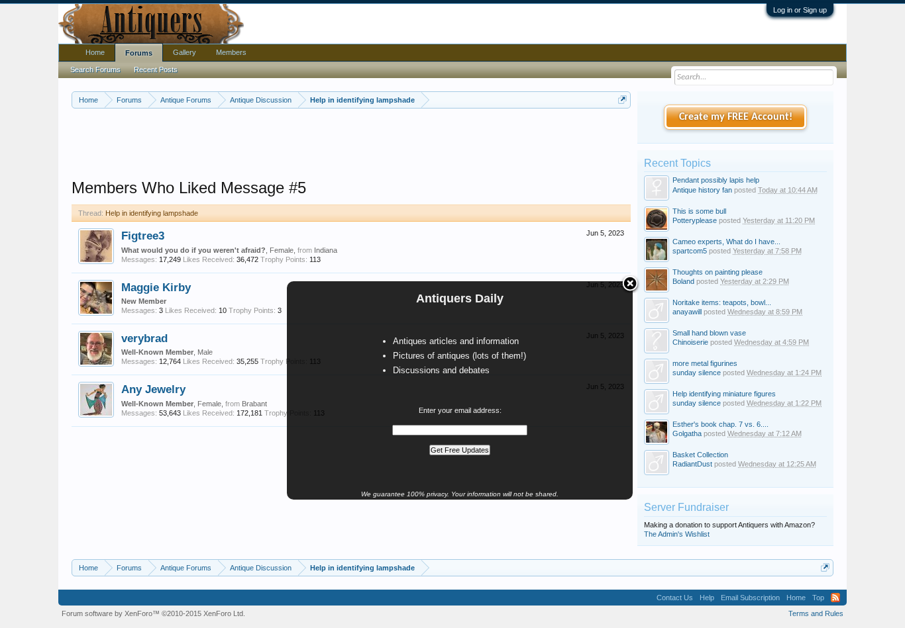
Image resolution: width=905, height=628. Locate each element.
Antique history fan (702, 190)
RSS (835, 597)
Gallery (184, 52)
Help (707, 598)
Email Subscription (750, 598)
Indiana (325, 250)
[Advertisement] (351, 145)
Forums (138, 53)
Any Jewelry (153, 389)
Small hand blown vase (709, 333)
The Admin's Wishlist (677, 534)
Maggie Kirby (156, 287)
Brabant (254, 404)
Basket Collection (700, 455)
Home (95, 52)
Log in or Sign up (800, 10)
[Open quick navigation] (622, 99)
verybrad (144, 338)
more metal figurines (704, 363)
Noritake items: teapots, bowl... (721, 302)
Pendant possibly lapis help (715, 180)
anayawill (687, 312)
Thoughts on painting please (717, 272)
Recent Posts (156, 69)
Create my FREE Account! (735, 117)
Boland (683, 281)
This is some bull (699, 211)
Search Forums (95, 69)
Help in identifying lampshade (151, 213)
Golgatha (687, 433)
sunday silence (696, 403)
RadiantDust (692, 464)
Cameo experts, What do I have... (726, 242)
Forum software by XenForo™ (153, 613)
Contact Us (675, 598)
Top (818, 598)
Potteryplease (694, 220)
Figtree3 (142, 235)
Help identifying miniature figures (724, 394)
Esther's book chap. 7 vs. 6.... (720, 424)
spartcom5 (689, 251)
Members (231, 52)
